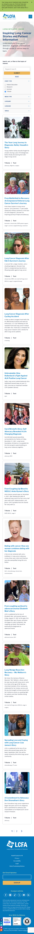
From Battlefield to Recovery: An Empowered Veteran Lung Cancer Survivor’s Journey (17, 200)
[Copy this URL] (1, 927)
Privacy (17, 858)
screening (7, 340)
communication (8, 573)
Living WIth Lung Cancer (13, 29)
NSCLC (9, 513)
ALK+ (6, 396)
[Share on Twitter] (1, 925)
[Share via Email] (1, 930)
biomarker (7, 223)
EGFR (18, 223)
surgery (17, 165)
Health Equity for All (17, 855)
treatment (25, 225)
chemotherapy (11, 571)
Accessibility (17, 861)
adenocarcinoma (9, 637)
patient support (24, 223)
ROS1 (11, 456)
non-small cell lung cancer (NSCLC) (13, 705)
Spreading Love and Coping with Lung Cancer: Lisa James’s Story (16, 742)
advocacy (7, 165)
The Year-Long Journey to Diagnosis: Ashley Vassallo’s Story (16, 145)
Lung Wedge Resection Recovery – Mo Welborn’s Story (15, 672)
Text (14, 163)
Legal (17, 863)
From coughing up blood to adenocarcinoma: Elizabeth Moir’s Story (16, 608)
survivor (11, 225)
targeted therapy (17, 225)
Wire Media (27, 930)
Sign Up (17, 883)
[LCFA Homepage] (9, 17)
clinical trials (13, 223)
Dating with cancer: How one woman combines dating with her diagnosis (17, 548)
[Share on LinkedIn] (1, 922)
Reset (17, 76)
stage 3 (13, 513)
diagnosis (12, 165)
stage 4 (6, 225)
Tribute (7, 163)
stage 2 (24, 705)
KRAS (12, 279)
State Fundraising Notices (17, 866)
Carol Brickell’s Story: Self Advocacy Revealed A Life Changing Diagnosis (16, 431)
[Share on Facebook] (1, 920)
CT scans (14, 765)
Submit (17, 73)
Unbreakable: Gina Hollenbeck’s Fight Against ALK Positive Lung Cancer (16, 375)
